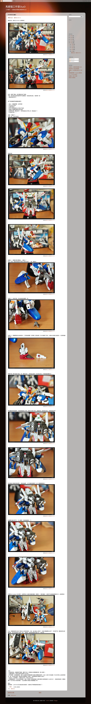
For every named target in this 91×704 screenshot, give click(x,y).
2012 (71, 41)
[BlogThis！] (15, 687)
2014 (71, 37)
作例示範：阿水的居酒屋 (74, 68)
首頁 (40, 692)
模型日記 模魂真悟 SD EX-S (50, 54)
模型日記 (13, 688)
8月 (72, 51)
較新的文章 (11, 692)
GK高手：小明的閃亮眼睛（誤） (75, 67)
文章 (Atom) (13, 695)
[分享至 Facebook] (18, 687)
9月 (72, 49)
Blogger (55, 700)
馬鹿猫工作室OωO (16, 6)
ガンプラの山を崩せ (73, 74)
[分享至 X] (16, 687)
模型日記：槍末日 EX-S (14, 17)
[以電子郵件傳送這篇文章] (14, 687)
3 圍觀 (10, 686)
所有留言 (72, 61)
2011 (71, 42)
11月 (72, 46)
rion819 (47, 700)
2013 (71, 39)
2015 (71, 35)
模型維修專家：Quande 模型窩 (75, 72)
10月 (72, 47)
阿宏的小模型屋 (72, 77)
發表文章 (72, 59)
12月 (72, 44)
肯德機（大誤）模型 (73, 76)
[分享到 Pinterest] (19, 687)
